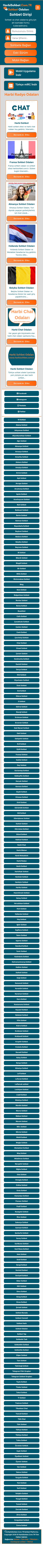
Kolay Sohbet (21, 1058)
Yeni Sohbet (21, 1483)
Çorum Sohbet (21, 654)
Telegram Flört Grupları (21, 1371)
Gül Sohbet (21, 813)
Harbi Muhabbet (21, 856)
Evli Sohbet (21, 744)
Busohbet (21, 611)
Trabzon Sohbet (21, 1403)
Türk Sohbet (22, 1424)
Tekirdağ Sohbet (21, 1366)
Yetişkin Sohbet (21, 1493)
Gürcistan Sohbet (22, 829)
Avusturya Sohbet (21, 489)
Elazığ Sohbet (21, 712)
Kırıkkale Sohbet (21, 1031)
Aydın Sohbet (21, 494)
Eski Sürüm (20, 52)
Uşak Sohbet (22, 1451)
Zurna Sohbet (21, 1525)
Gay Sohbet (21, 765)
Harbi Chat (21, 845)
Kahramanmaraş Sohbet (21, 962)
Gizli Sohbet (22, 802)
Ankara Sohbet (22, 462)
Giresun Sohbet (21, 797)
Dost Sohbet (22, 685)
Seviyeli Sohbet (21, 1275)
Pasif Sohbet (22, 1206)
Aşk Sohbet (21, 478)
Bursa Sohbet (21, 606)
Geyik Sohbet (21, 792)
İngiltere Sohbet (21, 930)
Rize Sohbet (21, 1217)
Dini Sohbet (21, 675)
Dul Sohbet (21, 691)
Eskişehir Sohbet (21, 739)
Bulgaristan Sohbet (21, 595)
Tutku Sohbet (21, 1440)
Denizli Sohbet (21, 664)
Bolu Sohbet (21, 590)
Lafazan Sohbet (21, 1079)
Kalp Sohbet (21, 978)
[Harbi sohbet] (17, 7)
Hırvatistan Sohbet (21, 903)
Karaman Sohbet (21, 994)
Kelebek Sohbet (21, 1015)
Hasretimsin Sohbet (22, 893)
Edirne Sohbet (21, 707)
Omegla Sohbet (21, 1180)
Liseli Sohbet (21, 1095)
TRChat (30, 1542)
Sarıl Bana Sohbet (22, 1249)
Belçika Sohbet (22, 542)
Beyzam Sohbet (21, 547)
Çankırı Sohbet (22, 627)
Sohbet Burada (22, 1313)
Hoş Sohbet (21, 919)
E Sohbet (21, 701)
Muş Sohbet (21, 1153)
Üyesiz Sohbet (21, 1462)
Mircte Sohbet (21, 1132)
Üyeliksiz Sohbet (21, 1456)
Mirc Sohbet (22, 1127)
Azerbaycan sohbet (18, 1542)
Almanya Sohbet (21, 446)
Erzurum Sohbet (21, 723)
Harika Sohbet (21, 887)
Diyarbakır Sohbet (21, 680)
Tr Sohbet (22, 1398)
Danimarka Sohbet (21, 659)
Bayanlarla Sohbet (21, 526)
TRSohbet (33, 1539)
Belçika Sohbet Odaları (21, 287)
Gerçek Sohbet (22, 781)
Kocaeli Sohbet (22, 1052)
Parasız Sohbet (22, 1201)
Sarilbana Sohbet (22, 1244)
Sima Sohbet (22, 1291)
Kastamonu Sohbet (21, 1004)
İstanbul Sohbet (21, 946)
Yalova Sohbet (21, 1472)
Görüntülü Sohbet (22, 808)
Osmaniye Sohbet (21, 1196)
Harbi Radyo (22, 861)
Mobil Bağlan (20, 60)
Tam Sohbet (21, 1361)
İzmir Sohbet (22, 951)
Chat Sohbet (22, 643)
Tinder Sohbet (21, 1387)
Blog (21, 584)
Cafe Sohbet (22, 616)
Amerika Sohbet (21, 457)
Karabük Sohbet (21, 988)
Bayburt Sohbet (21, 531)
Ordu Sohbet (22, 1190)
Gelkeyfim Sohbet (21, 776)
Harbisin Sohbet (21, 877)
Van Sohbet (21, 1467)
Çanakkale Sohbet (21, 622)
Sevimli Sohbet (22, 1270)
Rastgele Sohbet (21, 1212)
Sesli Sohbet (22, 1260)
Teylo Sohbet (21, 1382)
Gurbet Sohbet (22, 824)
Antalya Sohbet (21, 467)
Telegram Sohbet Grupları (21, 1376)
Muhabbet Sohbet (21, 1148)
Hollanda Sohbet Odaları (22, 246)
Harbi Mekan (22, 850)
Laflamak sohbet (21, 1084)
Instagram (22, 399)
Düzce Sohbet (21, 696)
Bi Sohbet (21, 553)
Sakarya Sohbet (21, 1222)
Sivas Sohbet (21, 1302)
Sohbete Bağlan (20, 45)
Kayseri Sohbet (22, 1010)
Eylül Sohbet (22, 749)
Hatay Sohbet (21, 898)
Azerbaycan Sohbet (22, 499)
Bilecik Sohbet (21, 558)
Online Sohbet (21, 1185)
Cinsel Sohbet (21, 648)
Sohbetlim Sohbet (21, 1345)
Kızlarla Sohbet (21, 1047)
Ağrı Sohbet (21, 441)
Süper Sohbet (21, 1355)
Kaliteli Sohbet (21, 972)
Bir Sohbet (21, 568)
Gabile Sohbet (21, 760)
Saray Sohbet (21, 1238)
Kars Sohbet (22, 999)
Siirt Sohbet (21, 1286)
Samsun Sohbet (21, 1228)
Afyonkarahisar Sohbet (21, 436)
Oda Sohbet (21, 1174)
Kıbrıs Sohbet (21, 1026)
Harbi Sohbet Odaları (21, 369)
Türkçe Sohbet (22, 1430)
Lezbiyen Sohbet (21, 1089)
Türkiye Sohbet (22, 1435)
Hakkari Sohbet (21, 840)
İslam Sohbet (21, 935)
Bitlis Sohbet (22, 574)
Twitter (22, 412)
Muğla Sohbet (21, 1143)
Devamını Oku (22, 135)
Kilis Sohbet (21, 1020)
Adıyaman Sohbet (21, 430)
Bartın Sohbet (21, 515)
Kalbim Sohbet (22, 967)
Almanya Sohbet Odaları (22, 204)
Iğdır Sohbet (22, 925)
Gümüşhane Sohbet (22, 818)
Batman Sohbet (21, 521)
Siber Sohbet (21, 1281)
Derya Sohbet (21, 669)
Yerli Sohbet (21, 1488)
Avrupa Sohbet (22, 483)
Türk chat (24, 1539)
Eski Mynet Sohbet (21, 728)
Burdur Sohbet (21, 600)
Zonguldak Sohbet (21, 1520)
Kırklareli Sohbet (21, 1036)
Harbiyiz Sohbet (21, 882)
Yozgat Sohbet (22, 1499)
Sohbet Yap (21, 1334)
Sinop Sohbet (21, 1297)
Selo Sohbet (21, 1254)
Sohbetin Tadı (21, 1339)
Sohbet (17, 1539)
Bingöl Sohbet (21, 563)
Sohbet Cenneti (21, 1318)
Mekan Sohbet (21, 1116)
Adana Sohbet (21, 425)
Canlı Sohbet (22, 632)
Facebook (22, 393)
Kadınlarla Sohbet (21, 957)
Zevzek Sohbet (22, 1509)
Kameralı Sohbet (21, 983)
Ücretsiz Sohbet (21, 1446)
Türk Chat (22, 1419)
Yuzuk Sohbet (21, 1504)
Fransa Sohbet (21, 755)
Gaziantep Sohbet (21, 770)
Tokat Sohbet (21, 1392)
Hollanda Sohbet (21, 914)
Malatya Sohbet (21, 1100)
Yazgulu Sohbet (21, 1477)
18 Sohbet (22, 420)
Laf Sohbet (21, 1073)
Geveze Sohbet (21, 786)
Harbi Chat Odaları (22, 329)
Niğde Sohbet (21, 1169)
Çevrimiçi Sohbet (22, 638)
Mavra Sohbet (21, 1111)
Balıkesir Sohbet (21, 510)
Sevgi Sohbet (21, 1265)
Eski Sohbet (21, 733)
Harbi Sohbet (22, 123)
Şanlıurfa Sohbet (21, 1233)
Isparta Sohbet (22, 941)
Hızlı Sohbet (21, 909)
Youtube (22, 405)
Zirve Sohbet (21, 1515)
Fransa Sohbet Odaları (22, 162)
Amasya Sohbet (21, 452)
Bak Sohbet (21, 505)
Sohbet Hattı (22, 1323)
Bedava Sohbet (21, 537)
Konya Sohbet (21, 1063)
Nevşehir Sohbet (21, 1164)
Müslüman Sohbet (21, 1159)
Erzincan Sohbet (21, 717)
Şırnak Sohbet (21, 1307)
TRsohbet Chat (22, 1408)
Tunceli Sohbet (22, 1414)
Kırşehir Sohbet (21, 1042)
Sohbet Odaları (22, 1329)
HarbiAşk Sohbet (21, 871)
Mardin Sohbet (22, 1105)
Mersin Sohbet (21, 1121)
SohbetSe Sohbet (22, 1350)
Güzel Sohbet (21, 834)
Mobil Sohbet (21, 1137)
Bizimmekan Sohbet (22, 579)
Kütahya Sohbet (21, 1068)
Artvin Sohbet (21, 473)
